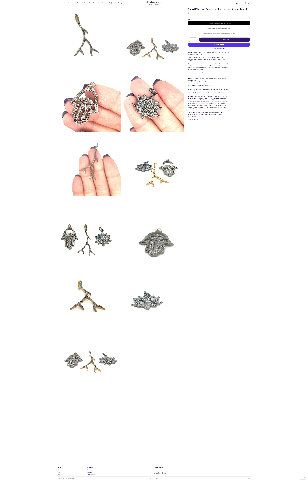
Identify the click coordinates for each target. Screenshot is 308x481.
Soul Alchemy (91, 474)
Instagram (90, 472)
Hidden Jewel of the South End (68, 478)
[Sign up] (248, 473)
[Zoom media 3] (89, 100)
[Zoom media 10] (152, 290)
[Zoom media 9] (89, 290)
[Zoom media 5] (89, 164)
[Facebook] (246, 478)
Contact (60, 474)
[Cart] (249, 3)
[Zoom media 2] (152, 37)
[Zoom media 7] (89, 227)
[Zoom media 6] (152, 164)
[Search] (242, 3)
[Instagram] (249, 478)
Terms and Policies (154, 478)
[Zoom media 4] (152, 100)
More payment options (219, 48)
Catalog (60, 472)
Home (59, 470)
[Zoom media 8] (152, 227)
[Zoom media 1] (89, 37)
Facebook (90, 470)
